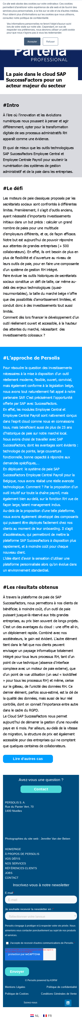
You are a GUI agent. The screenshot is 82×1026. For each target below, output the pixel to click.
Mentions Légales (15, 987)
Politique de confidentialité (62, 987)
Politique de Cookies (17, 993)
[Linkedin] (68, 1003)
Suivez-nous (30, 1002)
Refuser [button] (50, 41)
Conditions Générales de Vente (59, 993)
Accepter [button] (32, 41)
